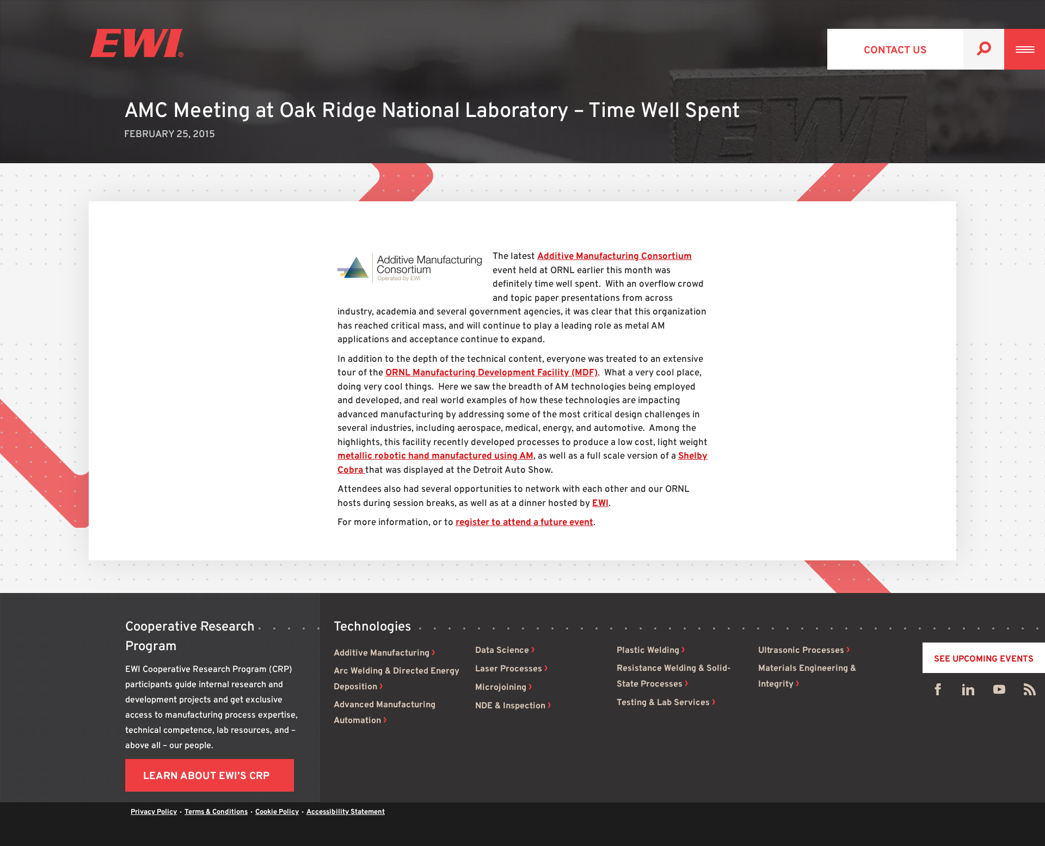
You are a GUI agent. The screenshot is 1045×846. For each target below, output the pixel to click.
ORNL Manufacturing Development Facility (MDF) (491, 373)
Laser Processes (508, 669)
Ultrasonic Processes (801, 650)
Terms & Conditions (216, 812)
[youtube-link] (999, 692)
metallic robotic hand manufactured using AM (435, 456)
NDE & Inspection (510, 706)
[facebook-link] (938, 692)
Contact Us (895, 50)
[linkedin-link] (968, 692)
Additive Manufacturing (381, 653)
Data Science (502, 650)
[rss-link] (1030, 692)
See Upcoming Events (984, 659)
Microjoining (500, 687)
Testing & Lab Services (663, 702)
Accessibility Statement (345, 812)
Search (983, 49)
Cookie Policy (277, 812)
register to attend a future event (524, 523)
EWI (600, 504)
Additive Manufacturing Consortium (614, 257)
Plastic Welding (648, 650)
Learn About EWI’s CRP (206, 776)
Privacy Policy (154, 812)
